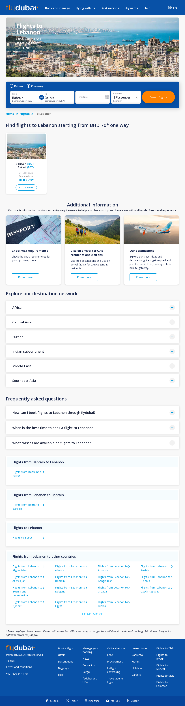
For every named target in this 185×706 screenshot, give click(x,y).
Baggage (63, 668)
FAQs (110, 655)
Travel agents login (115, 680)
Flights (25, 114)
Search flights (158, 97)
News (86, 658)
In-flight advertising (113, 670)
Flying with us (85, 8)
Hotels (136, 661)
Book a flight (65, 648)
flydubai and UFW (90, 680)
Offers (61, 655)
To (46, 94)
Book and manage (57, 8)
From (14, 94)
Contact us (89, 665)
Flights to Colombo (162, 684)
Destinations (110, 8)
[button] (92, 307)
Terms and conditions (19, 667)
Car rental (137, 655)
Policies (10, 660)
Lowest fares (139, 648)
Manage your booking (90, 650)
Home (10, 114)
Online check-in (116, 648)
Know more (25, 277)
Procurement (115, 661)
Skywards (131, 8)
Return (18, 86)
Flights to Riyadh (162, 656)
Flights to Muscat (162, 667)
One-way (37, 86)
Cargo (86, 672)
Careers (136, 674)
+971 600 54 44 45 (17, 673)
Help (147, 8)
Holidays (137, 668)
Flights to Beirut (22, 537)
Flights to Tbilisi (165, 648)
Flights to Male (165, 675)
